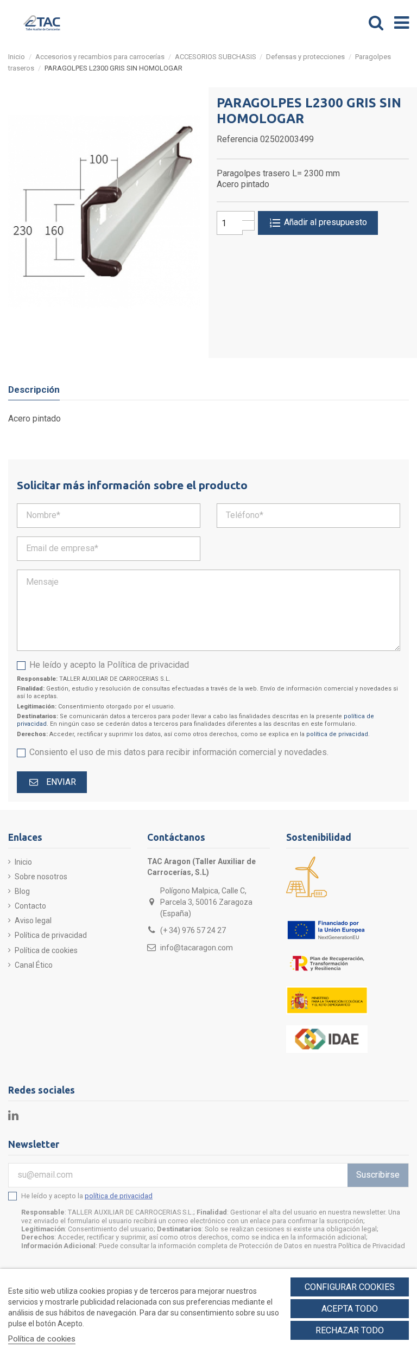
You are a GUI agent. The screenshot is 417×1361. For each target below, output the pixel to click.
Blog (22, 891)
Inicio (23, 862)
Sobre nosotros (41, 876)
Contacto (30, 906)
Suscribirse (378, 1175)
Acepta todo (349, 1309)
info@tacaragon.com (196, 947)
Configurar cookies (350, 1287)
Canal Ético (34, 965)
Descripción (34, 389)
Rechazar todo (349, 1330)
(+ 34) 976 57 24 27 (193, 930)
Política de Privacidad (371, 1246)
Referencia (237, 139)
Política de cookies (46, 950)
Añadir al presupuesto (324, 222)
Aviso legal (33, 920)
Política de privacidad (51, 935)
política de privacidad (337, 734)
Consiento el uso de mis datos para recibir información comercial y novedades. (178, 752)
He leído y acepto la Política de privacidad (109, 665)
